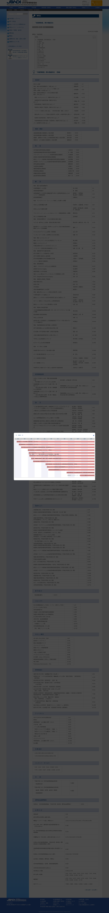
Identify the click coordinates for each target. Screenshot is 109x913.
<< (16, 435)
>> (22, 435)
